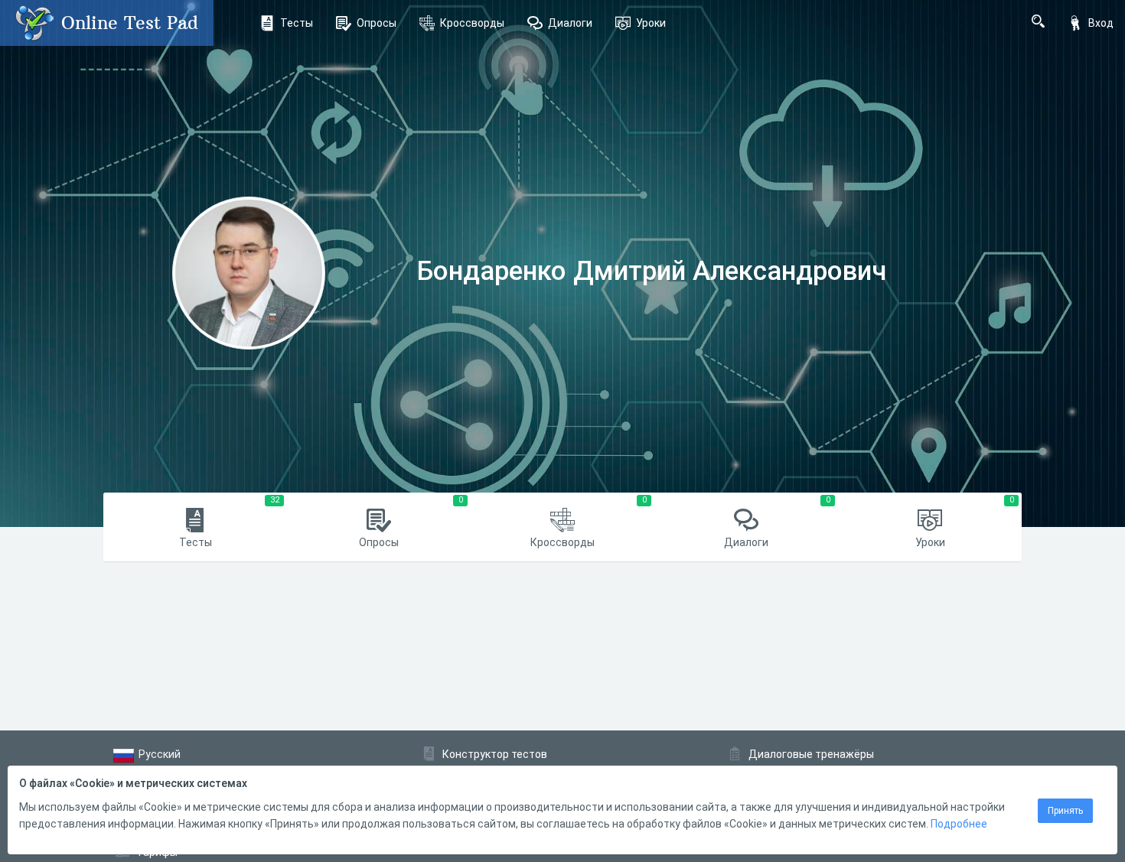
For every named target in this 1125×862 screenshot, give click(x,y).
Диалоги (570, 23)
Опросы (376, 23)
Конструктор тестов (494, 754)
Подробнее (959, 824)
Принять (1065, 810)
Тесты (296, 23)
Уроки (651, 23)
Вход (1101, 23)
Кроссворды (472, 23)
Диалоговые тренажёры (811, 754)
